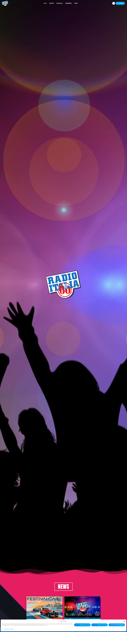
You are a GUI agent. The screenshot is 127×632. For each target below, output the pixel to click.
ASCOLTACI (120, 3)
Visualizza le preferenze (117, 624)
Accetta (82, 624)
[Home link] (5, 3)
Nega (99, 624)
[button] (124, 621)
